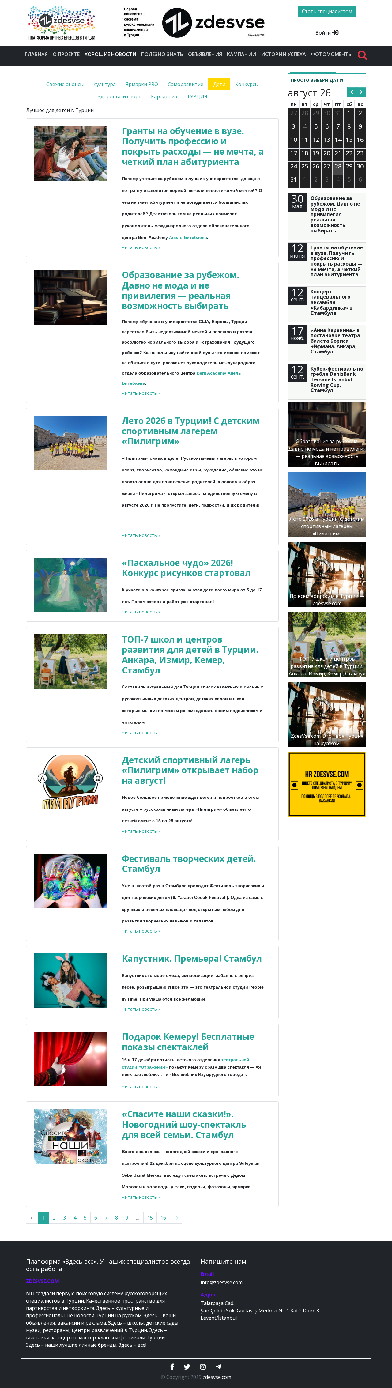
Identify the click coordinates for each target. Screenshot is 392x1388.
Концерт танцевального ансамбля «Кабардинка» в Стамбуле (331, 302)
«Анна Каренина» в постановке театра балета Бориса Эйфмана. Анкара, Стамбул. (335, 341)
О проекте (66, 54)
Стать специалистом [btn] (327, 11)
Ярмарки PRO (142, 84)
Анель (176, 237)
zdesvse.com (217, 1377)
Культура (104, 84)
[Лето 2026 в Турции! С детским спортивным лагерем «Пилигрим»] (327, 504)
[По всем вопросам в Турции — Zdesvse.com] (327, 574)
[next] (361, 92)
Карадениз (164, 96)
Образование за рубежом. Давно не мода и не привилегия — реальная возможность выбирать (180, 290)
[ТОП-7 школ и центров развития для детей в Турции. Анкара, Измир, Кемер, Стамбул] (327, 644)
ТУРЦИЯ (197, 96)
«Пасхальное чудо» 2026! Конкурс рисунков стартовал (186, 568)
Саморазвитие (185, 84)
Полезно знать (162, 54)
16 (163, 1217)
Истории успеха (283, 54)
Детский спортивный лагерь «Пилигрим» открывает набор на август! (190, 770)
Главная (36, 54)
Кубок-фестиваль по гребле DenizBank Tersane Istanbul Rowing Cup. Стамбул (337, 379)
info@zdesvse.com (222, 1282)
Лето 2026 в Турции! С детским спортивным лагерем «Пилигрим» (191, 431)
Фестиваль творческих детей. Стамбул (189, 864)
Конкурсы (246, 84)
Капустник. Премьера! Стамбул (192, 958)
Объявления (205, 54)
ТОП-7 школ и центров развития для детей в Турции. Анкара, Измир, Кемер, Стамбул (190, 654)
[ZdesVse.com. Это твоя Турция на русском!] (327, 714)
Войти (323, 32)
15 (150, 1217)
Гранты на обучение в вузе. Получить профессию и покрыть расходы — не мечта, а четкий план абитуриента (193, 146)
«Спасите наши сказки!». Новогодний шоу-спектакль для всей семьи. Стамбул (184, 1124)
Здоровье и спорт (119, 96)
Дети (219, 84)
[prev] (352, 92)
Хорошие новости (112, 54)
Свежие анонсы (65, 84)
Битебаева (195, 237)
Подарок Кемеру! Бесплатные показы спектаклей (188, 1042)
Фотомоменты (332, 54)
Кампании (241, 54)
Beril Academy (211, 373)
